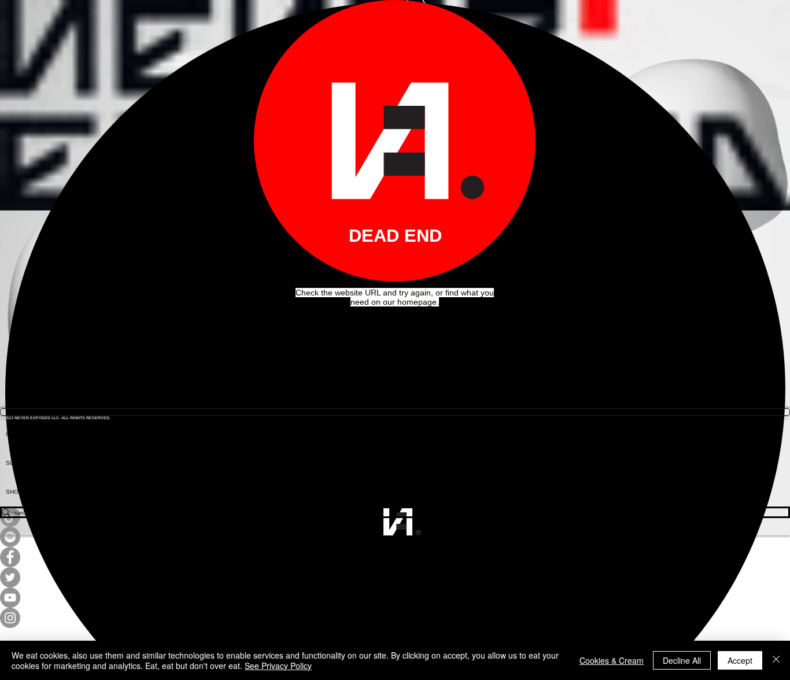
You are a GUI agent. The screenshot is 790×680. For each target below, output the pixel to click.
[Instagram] (395, 618)
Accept (740, 660)
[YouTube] (395, 597)
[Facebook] (395, 557)
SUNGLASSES (26, 463)
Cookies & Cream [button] (611, 660)
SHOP (14, 492)
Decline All (682, 660)
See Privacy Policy (278, 665)
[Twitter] (395, 577)
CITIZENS (19, 434)
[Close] (776, 660)
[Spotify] (395, 537)
